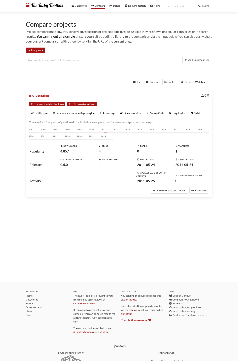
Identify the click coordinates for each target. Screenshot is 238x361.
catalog (133, 309)
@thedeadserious (83, 331)
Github (105, 331)
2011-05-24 (146, 165)
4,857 (64, 151)
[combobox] (104, 60)
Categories (32, 299)
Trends (29, 303)
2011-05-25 (146, 181)
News (29, 311)
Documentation (34, 307)
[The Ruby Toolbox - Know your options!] (44, 6)
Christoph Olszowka (84, 303)
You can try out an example (56, 36)
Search (29, 315)
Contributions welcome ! (136, 320)
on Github (126, 313)
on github (130, 299)
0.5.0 (64, 165)
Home (29, 295)
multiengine (39, 95)
